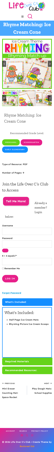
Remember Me (12, 268)
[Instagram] (32, 435)
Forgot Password (11, 292)
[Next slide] (50, 64)
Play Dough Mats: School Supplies (42, 388)
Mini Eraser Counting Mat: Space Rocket (10, 390)
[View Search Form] (30, 16)
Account (10, 431)
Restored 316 (27, 446)
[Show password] (5, 250)
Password (7, 238)
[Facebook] (22, 435)
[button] (10, 98)
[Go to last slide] (4, 64)
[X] (27, 435)
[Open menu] (22, 16)
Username (7, 225)
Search (23, 431)
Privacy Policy (39, 431)
